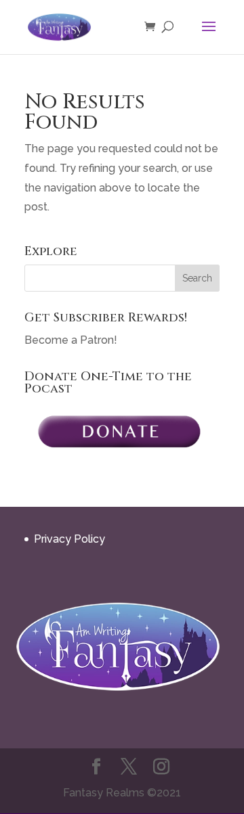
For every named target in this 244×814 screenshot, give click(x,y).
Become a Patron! (70, 340)
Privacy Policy (69, 539)
